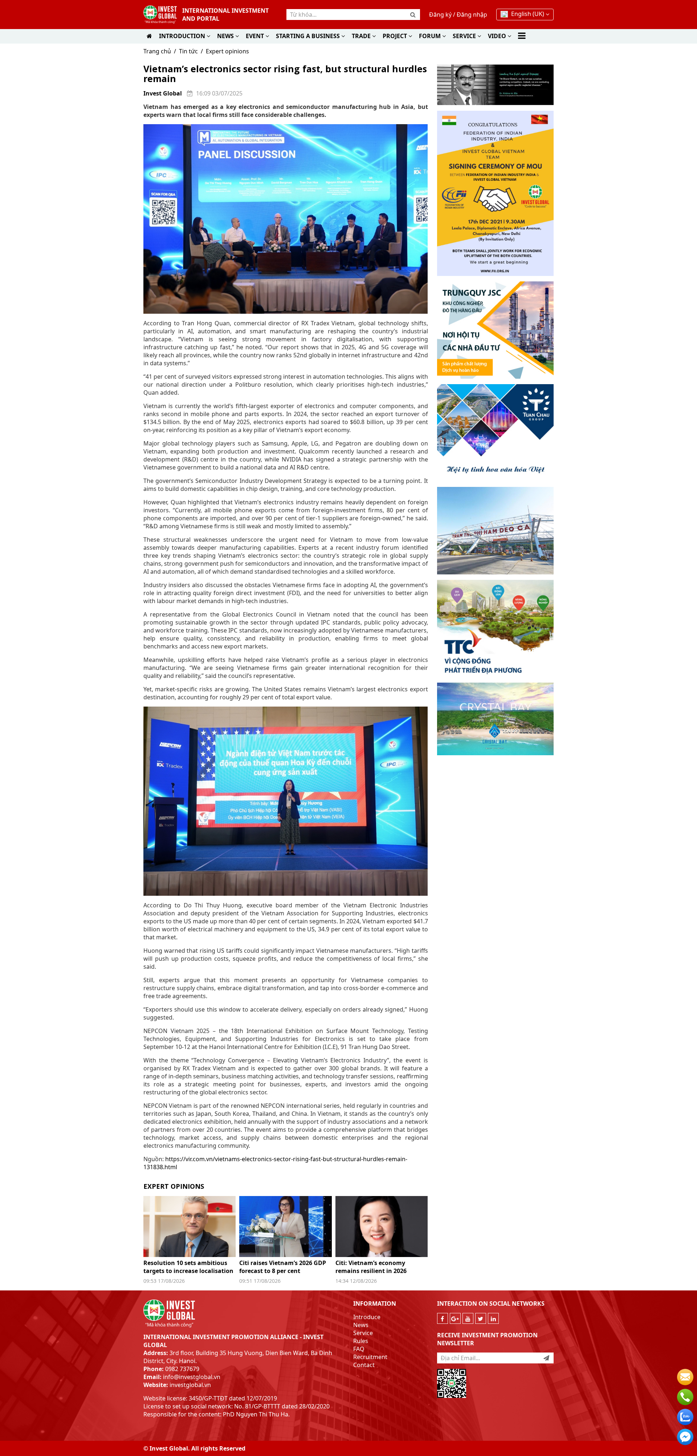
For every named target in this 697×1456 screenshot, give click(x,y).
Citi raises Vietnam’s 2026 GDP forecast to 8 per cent (282, 1267)
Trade (362, 36)
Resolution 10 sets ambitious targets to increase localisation (188, 1267)
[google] (455, 1318)
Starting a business (308, 36)
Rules (360, 1341)
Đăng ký (440, 15)
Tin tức (188, 51)
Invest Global (162, 93)
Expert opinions (227, 51)
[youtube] (467, 1318)
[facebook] (442, 1318)
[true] (546, 1358)
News (226, 36)
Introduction (183, 36)
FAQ (358, 1349)
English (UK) (528, 14)
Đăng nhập (472, 15)
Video (498, 36)
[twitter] (480, 1318)
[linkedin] (493, 1318)
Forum (430, 36)
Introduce (366, 1317)
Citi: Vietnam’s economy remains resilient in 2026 (371, 1267)
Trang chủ (157, 51)
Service (465, 36)
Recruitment (370, 1357)
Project (395, 36)
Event (255, 36)
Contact (364, 1365)
